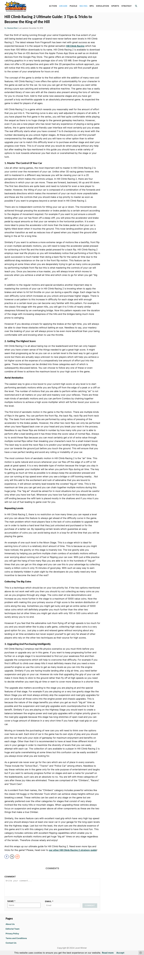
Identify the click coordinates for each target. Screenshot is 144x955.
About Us (10, 924)
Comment (10, 876)
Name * (11, 901)
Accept (120, 952)
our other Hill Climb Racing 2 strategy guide (73, 850)
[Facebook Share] (6, 856)
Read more (108, 952)
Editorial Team (12, 929)
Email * (49, 901)
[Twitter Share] (12, 856)
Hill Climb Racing (75, 46)
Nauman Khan (12, 28)
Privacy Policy (12, 933)
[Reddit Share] (17, 856)
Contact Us (11, 943)
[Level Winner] (23, 6)
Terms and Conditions (16, 938)
